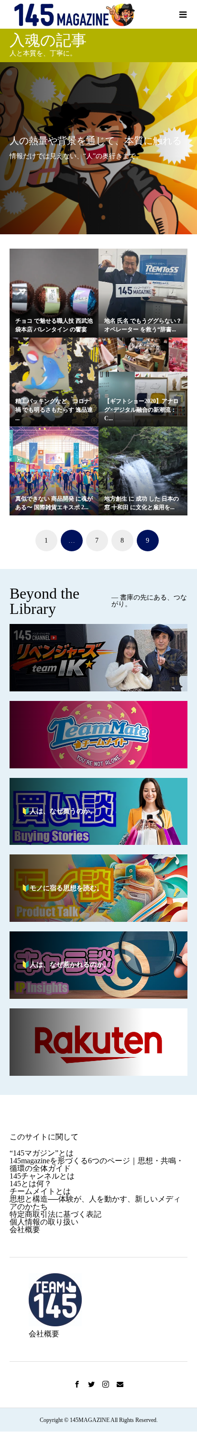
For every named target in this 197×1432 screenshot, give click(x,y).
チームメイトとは (40, 1191)
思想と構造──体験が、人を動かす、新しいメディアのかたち (95, 1203)
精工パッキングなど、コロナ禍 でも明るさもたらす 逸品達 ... (54, 410)
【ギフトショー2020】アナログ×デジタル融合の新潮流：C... (141, 410)
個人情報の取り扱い (44, 1222)
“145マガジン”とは (42, 1153)
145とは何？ (31, 1184)
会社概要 (25, 1229)
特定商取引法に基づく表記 (55, 1214)
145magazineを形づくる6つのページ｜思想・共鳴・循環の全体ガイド (97, 1164)
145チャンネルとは (42, 1176)
